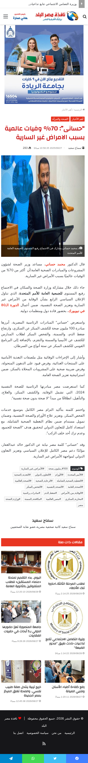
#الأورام (59, 474)
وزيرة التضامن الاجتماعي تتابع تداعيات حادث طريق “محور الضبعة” (65, 643)
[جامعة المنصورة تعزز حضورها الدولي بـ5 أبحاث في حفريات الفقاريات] (21, 611)
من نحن (56, 733)
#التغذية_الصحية (22, 474)
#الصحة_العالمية (23, 480)
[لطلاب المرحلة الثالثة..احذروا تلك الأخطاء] (65, 565)
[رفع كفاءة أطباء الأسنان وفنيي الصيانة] (65, 671)
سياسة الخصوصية (38, 733)
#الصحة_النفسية (55, 486)
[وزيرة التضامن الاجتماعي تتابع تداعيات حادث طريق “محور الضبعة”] (65, 617)
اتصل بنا (18, 733)
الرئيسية (78, 109)
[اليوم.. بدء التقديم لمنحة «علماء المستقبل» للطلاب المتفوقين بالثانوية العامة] (21, 562)
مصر (80, 505)
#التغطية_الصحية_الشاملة (70, 480)
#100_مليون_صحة (58, 468)
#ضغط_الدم (50, 492)
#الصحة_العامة (75, 486)
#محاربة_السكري (74, 499)
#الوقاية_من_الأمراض (72, 492)
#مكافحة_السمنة (33, 499)
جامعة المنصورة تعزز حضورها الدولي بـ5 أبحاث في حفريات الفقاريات (21, 631)
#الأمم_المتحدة (75, 474)
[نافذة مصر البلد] (45, 16)
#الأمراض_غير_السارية (32, 468)
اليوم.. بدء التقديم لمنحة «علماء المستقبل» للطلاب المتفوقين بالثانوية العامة (23, 582)
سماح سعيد (74, 147)
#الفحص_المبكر (34, 486)
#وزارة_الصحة (13, 499)
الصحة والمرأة (60, 119)
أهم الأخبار (67, 109)
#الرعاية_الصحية (44, 480)
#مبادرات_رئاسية (31, 492)
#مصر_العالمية (53, 499)
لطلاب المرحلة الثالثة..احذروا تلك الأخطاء (66, 586)
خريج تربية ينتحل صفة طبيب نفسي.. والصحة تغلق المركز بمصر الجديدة (22, 691)
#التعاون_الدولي (43, 474)
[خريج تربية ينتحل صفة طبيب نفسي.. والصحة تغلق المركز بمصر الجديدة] (21, 671)
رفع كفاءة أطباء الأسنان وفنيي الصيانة (68, 689)
